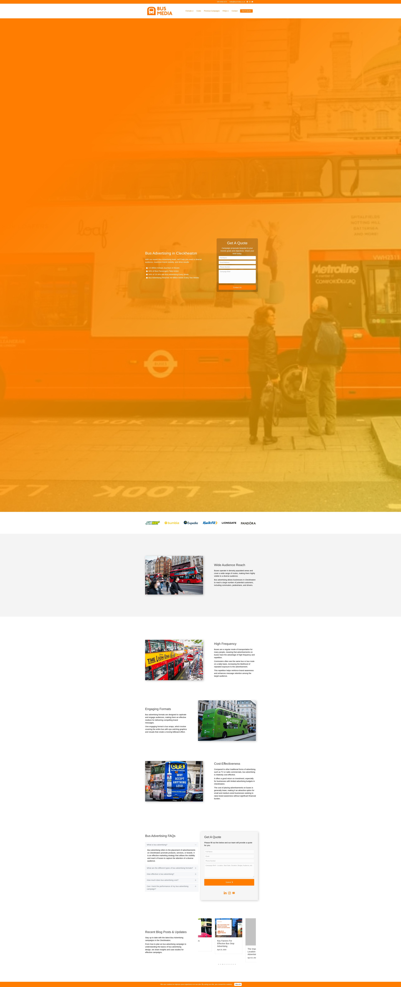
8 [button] (233, 961)
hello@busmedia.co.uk (237, 2)
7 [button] (231, 961)
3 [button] (222, 961)
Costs (199, 11)
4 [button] (224, 961)
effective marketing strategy (163, 855)
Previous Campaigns (212, 11)
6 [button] (229, 961)
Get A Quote (246, 11)
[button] (237, 287)
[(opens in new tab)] (152, 523)
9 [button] (235, 961)
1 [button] (218, 961)
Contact (234, 11)
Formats (189, 11)
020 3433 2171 (222, 2)
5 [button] (226, 961)
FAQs (225, 11)
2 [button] (220, 961)
